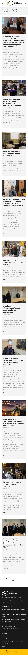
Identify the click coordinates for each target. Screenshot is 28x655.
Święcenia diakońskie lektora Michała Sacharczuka (12, 484)
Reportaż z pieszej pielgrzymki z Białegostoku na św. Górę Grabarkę (14, 620)
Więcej (4, 73)
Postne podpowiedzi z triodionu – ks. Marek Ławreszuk (12, 153)
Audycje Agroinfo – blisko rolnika (10, 628)
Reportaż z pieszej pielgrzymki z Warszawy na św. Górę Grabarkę (13, 611)
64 (13, 580)
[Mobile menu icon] (2, 3)
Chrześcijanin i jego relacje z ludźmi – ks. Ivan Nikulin (13, 262)
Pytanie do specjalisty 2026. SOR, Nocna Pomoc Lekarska (14, 615)
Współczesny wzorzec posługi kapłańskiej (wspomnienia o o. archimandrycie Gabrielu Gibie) (13, 543)
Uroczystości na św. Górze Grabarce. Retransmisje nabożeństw (11, 625)
